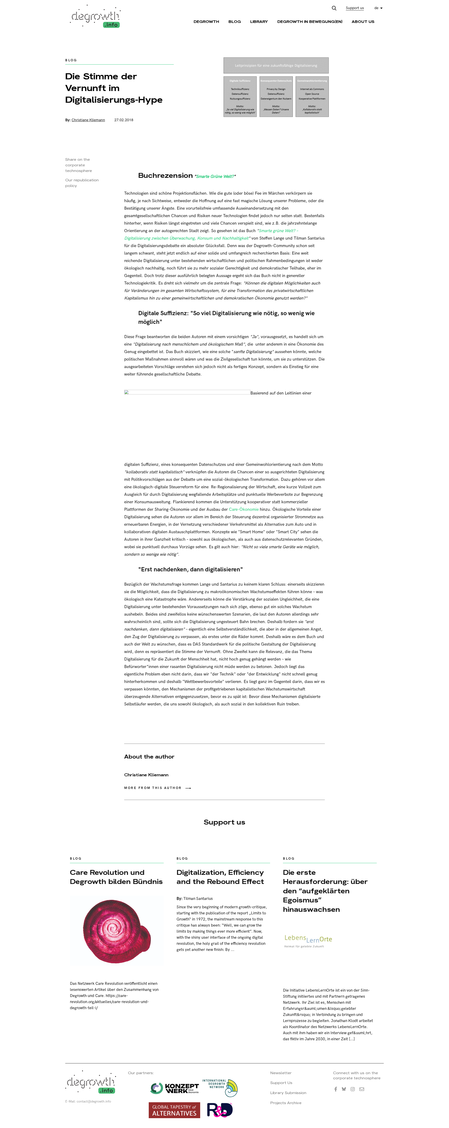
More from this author (153, 788)
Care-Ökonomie (244, 509)
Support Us (281, 1082)
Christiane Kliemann (88, 120)
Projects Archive (285, 1102)
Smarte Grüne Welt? (215, 176)
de (376, 8)
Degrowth (206, 21)
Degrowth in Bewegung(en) (309, 21)
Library (259, 21)
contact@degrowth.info (94, 1101)
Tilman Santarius (198, 898)
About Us (363, 21)
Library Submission (288, 1092)
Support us (355, 8)
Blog (234, 21)
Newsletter (281, 1072)
